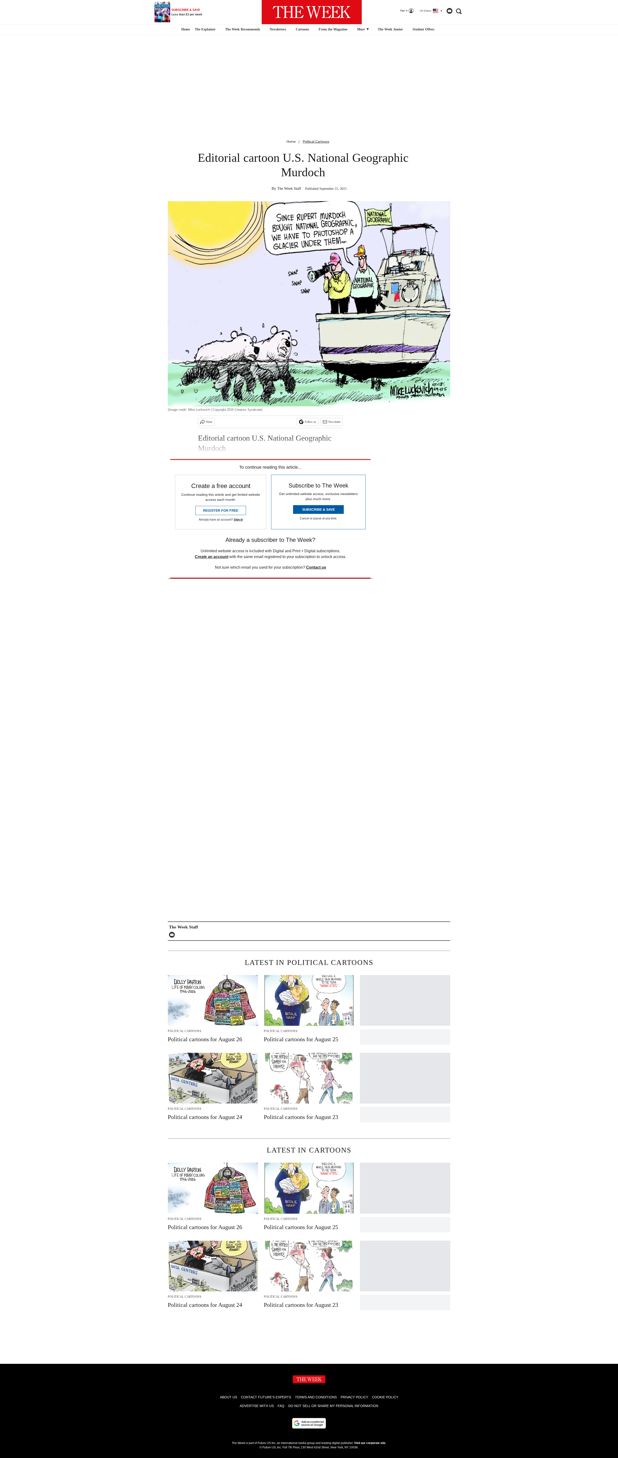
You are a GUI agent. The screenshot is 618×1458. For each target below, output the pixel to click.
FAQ (281, 1406)
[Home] (185, 29)
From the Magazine (333, 29)
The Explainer (205, 29)
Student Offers (423, 29)
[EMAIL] (173, 935)
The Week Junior (390, 29)
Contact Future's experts (266, 1397)
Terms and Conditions (316, 1397)
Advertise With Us (257, 1406)
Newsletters (278, 29)
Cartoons (302, 29)
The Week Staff (289, 188)
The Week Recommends (242, 29)
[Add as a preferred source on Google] (309, 1423)
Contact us (316, 567)
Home (291, 141)
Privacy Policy (354, 1397)
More (361, 29)
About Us (228, 1397)
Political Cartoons (316, 141)
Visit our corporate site (370, 1443)
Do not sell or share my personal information (333, 1406)
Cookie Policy (385, 1397)
